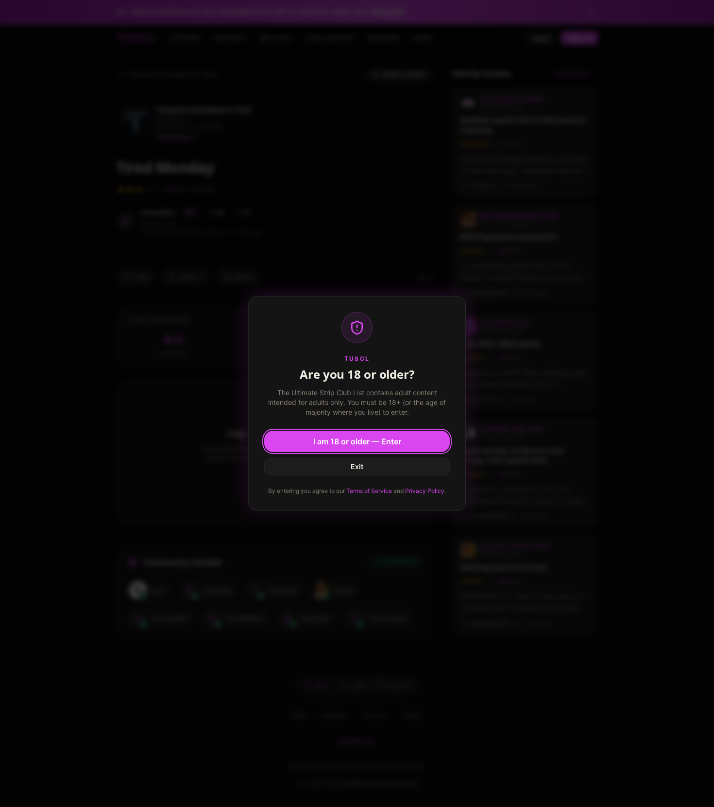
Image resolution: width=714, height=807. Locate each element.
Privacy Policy (424, 490)
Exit (357, 466)
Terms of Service (369, 490)
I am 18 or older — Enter (357, 441)
